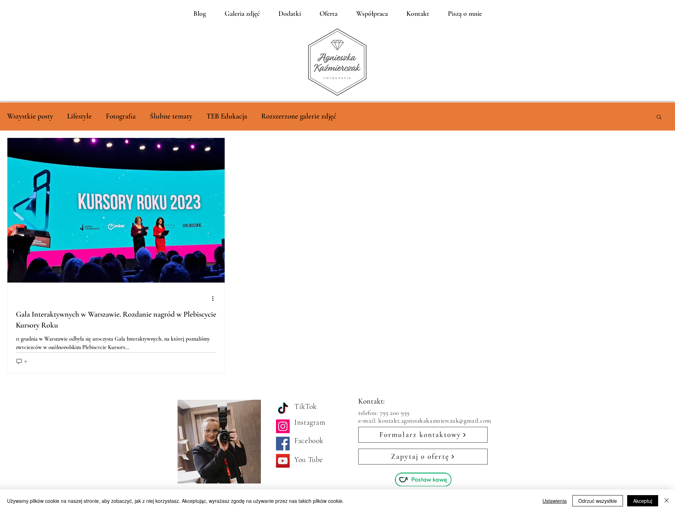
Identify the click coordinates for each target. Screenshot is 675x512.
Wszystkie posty (30, 116)
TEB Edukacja (226, 116)
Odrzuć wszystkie (597, 500)
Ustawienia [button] (554, 500)
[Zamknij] (666, 500)
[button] (659, 117)
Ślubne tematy (171, 116)
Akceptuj (642, 500)
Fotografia (121, 116)
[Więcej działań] (215, 298)
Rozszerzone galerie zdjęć (298, 116)
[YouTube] (283, 461)
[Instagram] (283, 426)
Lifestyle (79, 116)
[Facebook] (283, 443)
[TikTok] (283, 409)
